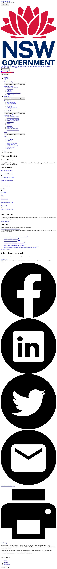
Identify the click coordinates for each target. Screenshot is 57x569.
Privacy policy (7, 564)
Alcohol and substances (12, 128)
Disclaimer (6, 563)
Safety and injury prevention (13, 119)
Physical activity (10, 122)
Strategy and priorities (12, 143)
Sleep (8, 124)
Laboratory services (11, 104)
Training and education (12, 107)
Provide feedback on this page (8, 486)
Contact (5, 560)
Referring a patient (11, 102)
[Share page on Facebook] (28, 317)
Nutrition (9, 123)
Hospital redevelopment (12, 145)
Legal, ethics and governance (13, 108)
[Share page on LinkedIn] (28, 373)
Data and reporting (11, 144)
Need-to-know (10, 89)
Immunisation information (13, 118)
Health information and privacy (14, 93)
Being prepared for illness (13, 116)
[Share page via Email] (28, 484)
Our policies (9, 106)
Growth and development (12, 120)
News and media (10, 147)
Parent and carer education (13, 130)
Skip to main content (5, 1)
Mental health (10, 127)
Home (5, 151)
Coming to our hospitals (12, 87)
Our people (9, 137)
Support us (9, 140)
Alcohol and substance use (7, 209)
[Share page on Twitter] (28, 429)
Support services (10, 94)
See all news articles (5, 249)
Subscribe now (4, 259)
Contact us (9, 148)
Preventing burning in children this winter (10, 229)
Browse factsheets (5, 221)
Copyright (6, 562)
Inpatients (9, 90)
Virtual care (9, 91)
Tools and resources (11, 103)
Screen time (9, 126)
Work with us (10, 139)
